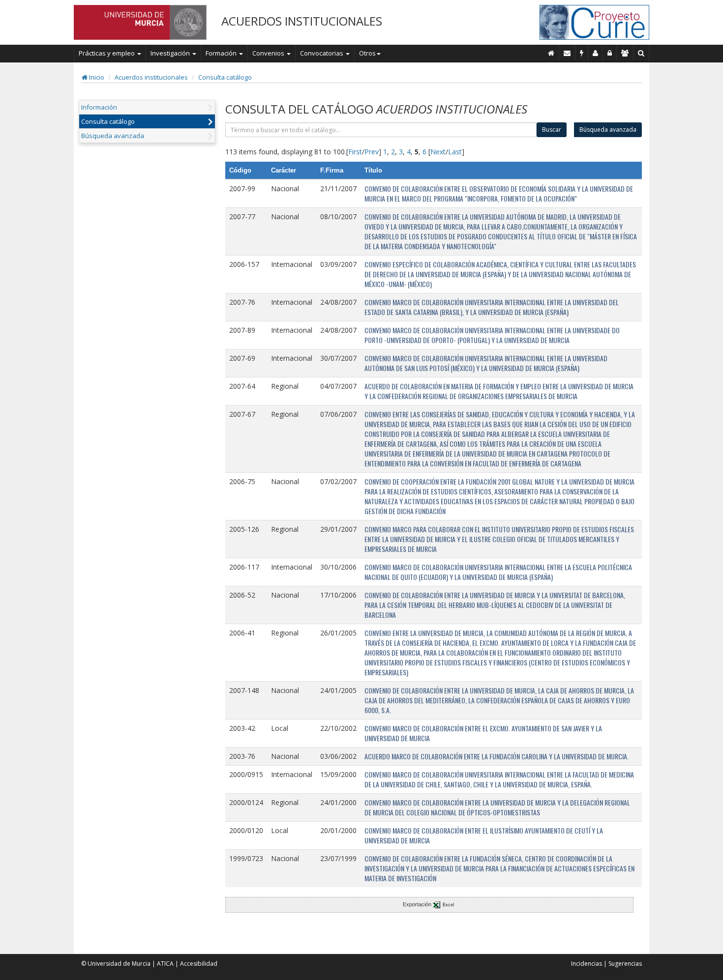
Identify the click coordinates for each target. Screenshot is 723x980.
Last (455, 151)
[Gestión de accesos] (625, 53)
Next (438, 151)
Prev (371, 151)
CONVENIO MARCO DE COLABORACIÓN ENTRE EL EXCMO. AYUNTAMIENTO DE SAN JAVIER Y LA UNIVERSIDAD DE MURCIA (483, 733)
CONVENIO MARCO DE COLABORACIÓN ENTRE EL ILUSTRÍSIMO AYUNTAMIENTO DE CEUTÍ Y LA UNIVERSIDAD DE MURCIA (483, 835)
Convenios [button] (269, 53)
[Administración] (610, 53)
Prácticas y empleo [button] (107, 53)
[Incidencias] (581, 53)
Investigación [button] (171, 53)
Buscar (551, 129)
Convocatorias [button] (322, 53)
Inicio (96, 77)
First (355, 151)
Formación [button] (222, 53)
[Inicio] (551, 53)
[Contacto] (567, 53)
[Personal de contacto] (595, 53)
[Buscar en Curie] (641, 53)
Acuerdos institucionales (151, 77)
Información (99, 107)
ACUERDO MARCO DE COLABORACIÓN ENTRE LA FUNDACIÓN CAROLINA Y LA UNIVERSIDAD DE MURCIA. (496, 756)
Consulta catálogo (225, 77)
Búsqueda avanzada (112, 135)
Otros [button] (367, 53)
